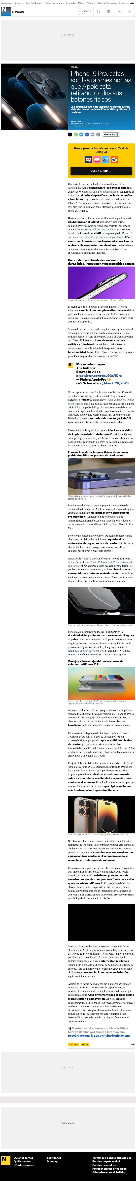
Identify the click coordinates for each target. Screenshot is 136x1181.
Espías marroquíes (54, 3)
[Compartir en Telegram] (81, 134)
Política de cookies (104, 1165)
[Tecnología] (6, 11)
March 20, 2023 (116, 383)
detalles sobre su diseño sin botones (95, 229)
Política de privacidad (106, 1161)
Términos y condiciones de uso (112, 1158)
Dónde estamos (24, 1165)
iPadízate (73, 1044)
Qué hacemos (22, 1161)
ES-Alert (91, 3)
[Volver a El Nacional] (85, 11)
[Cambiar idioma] (119, 11)
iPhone (85, 1044)
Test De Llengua (34, 3)
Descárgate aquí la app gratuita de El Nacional (99, 1035)
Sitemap (52, 1161)
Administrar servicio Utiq (108, 1172)
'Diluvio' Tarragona (107, 3)
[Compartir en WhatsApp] (76, 134)
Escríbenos (54, 1158)
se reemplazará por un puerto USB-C (98, 648)
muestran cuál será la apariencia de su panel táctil (98, 237)
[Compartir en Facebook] (87, 134)
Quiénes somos (23, 1158)
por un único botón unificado (104, 191)
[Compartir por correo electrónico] (93, 134)
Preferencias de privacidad (109, 1169)
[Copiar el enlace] (98, 134)
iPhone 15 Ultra (97, 957)
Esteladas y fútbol (75, 3)
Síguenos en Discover (12, 3)
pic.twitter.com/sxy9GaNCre (99, 375)
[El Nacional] (5, 1161)
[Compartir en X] (70, 134)
